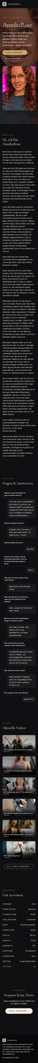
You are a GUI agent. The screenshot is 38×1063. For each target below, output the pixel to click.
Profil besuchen (19, 1011)
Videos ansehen (15, 52)
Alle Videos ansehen (19, 866)
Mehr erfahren (13, 58)
